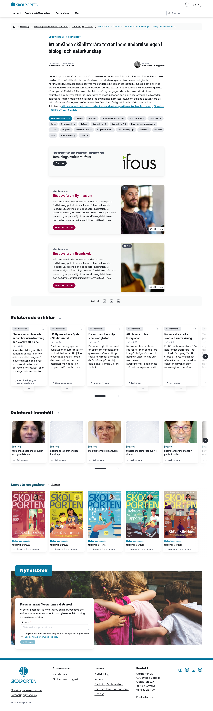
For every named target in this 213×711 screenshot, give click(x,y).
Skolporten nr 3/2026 (21, 545)
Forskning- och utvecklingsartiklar (51, 26)
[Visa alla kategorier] (43, 329)
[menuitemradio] (16, 13)
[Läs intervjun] (28, 432)
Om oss (99, 694)
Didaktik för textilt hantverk (103, 451)
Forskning (25, 26)
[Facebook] (104, 301)
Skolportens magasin (66, 679)
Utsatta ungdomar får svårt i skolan (141, 452)
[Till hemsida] (24, 675)
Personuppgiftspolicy (24, 695)
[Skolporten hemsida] (25, 5)
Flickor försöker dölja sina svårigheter (101, 336)
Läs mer (55, 484)
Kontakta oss (144, 697)
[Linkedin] (111, 301)
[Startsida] (14, 26)
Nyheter (99, 679)
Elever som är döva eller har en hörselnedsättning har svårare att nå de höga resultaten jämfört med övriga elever (28, 338)
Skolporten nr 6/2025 (135, 545)
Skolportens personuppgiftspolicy (41, 637)
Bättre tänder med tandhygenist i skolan (178, 452)
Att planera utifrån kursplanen (137, 336)
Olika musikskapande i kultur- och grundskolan (28, 452)
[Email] (118, 301)
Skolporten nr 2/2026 (59, 545)
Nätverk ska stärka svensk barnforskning (178, 336)
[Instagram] (200, 669)
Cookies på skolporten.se (26, 690)
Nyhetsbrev (60, 674)
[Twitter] (187, 669)
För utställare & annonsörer (111, 689)
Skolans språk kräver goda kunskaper (64, 452)
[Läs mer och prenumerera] (28, 514)
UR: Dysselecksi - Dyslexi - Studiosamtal (65, 336)
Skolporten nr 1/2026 (97, 545)
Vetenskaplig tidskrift (82, 26)
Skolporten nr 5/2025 (173, 545)
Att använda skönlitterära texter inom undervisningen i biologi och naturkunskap (107, 106)
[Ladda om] (60, 317)
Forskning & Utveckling (108, 684)
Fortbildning (101, 674)
